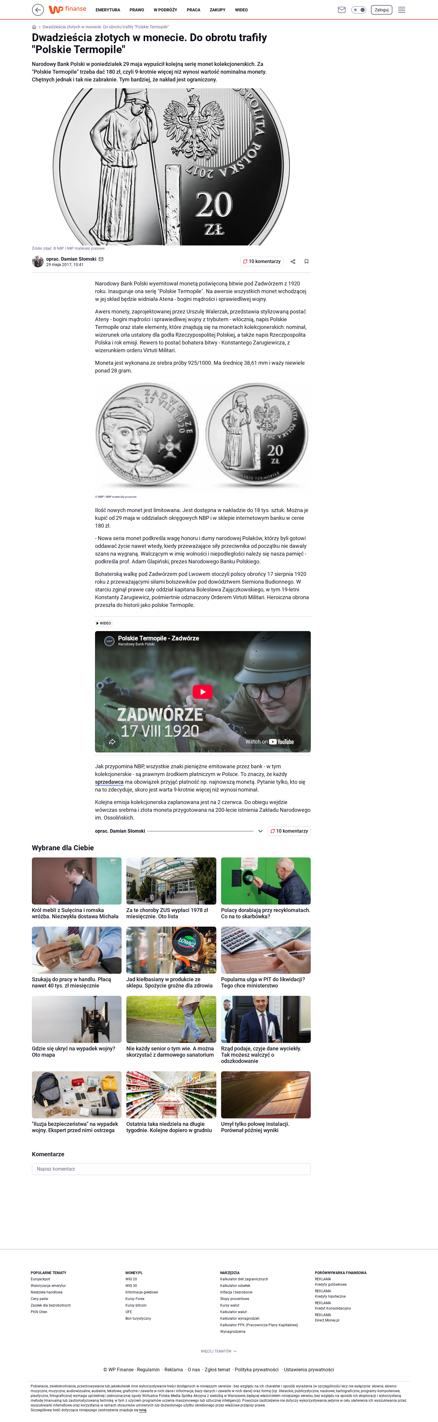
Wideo (241, 9)
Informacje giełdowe (141, 1292)
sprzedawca (109, 782)
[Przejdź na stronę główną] (38, 14)
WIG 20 (131, 1279)
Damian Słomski (78, 259)
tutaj (142, 1410)
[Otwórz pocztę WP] (342, 10)
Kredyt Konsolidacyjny (333, 1308)
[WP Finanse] (72, 10)
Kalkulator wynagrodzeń (240, 1318)
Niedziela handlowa (47, 1292)
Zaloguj (382, 9)
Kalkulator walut (233, 1312)
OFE (128, 1312)
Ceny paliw (39, 1299)
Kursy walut (229, 1305)
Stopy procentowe (234, 1299)
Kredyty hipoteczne (330, 1296)
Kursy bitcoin (136, 1305)
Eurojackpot (40, 1279)
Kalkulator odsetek (235, 1286)
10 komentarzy (265, 261)
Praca (193, 9)
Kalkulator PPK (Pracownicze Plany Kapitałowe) (259, 1325)
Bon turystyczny (138, 1318)
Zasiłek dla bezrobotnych (51, 1305)
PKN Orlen (39, 1312)
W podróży (165, 9)
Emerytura (108, 9)
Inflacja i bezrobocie (236, 1292)
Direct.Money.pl (327, 1320)
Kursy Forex (135, 1299)
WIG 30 (131, 1286)
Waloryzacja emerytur (48, 1286)
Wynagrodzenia (233, 1332)
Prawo (137, 9)
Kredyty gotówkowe (331, 1284)
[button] (358, 9)
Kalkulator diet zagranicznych (244, 1279)
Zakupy (218, 9)
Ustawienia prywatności (308, 1369)
